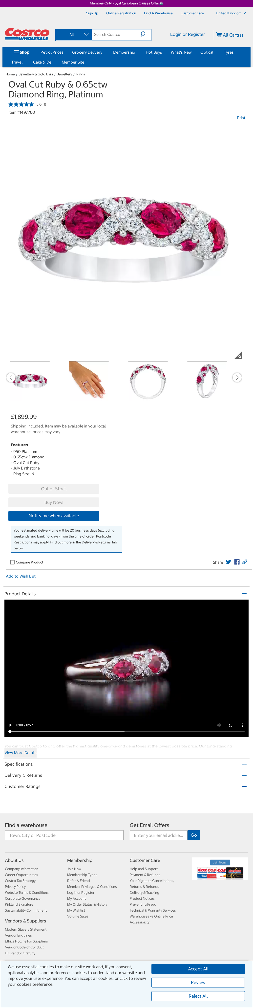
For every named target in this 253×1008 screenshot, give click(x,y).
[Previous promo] (11, 377)
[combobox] (73, 34)
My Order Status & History (87, 904)
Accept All (198, 969)
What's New (181, 52)
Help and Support (144, 869)
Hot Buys (154, 52)
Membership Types (82, 875)
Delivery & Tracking (144, 892)
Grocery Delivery (87, 52)
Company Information (21, 869)
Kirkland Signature (19, 904)
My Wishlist (76, 910)
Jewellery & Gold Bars (36, 74)
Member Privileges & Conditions (92, 886)
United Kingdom (228, 13)
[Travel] (23, 62)
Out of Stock (54, 489)
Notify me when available (54, 515)
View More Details (20, 752)
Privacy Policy (15, 886)
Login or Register (187, 34)
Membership (124, 52)
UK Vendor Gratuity (20, 953)
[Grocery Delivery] (103, 52)
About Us (14, 860)
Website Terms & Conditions (27, 892)
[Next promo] (237, 377)
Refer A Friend (78, 880)
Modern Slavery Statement (25, 929)
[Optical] (214, 52)
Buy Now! (53, 502)
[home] (27, 34)
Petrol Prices (52, 52)
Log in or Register (80, 892)
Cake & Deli (43, 62)
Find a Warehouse (26, 825)
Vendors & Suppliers (25, 921)
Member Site (73, 62)
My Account (76, 898)
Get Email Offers (149, 825)
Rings (80, 74)
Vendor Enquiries (18, 935)
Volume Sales (77, 916)
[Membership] (136, 52)
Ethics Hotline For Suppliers (26, 941)
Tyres (229, 52)
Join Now (74, 869)
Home (10, 74)
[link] (229, 562)
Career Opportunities (21, 875)
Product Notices (142, 898)
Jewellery (64, 74)
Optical (206, 52)
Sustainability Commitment (26, 910)
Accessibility (139, 922)
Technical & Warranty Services (153, 910)
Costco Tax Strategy (20, 880)
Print (241, 117)
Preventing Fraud (143, 904)
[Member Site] (85, 62)
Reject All (198, 996)
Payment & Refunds (145, 875)
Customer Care (145, 860)
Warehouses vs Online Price (151, 916)
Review (198, 982)
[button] (145, 34)
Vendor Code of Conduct (24, 947)
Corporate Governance (23, 898)
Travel (16, 62)
